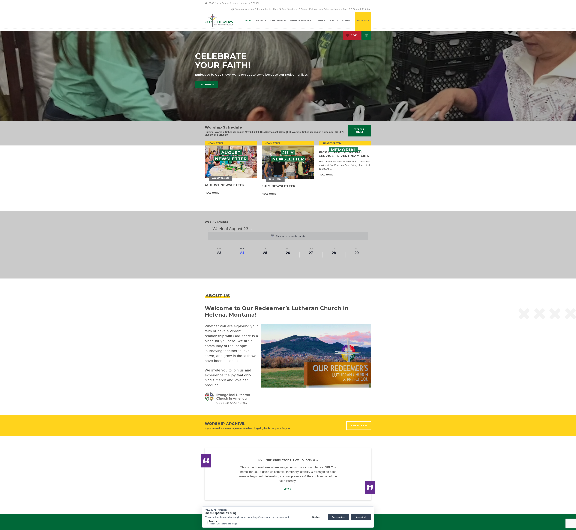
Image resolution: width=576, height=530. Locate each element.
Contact (347, 20)
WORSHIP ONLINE (359, 130)
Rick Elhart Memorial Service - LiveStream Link (344, 154)
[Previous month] (209, 229)
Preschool (363, 20)
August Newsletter (225, 185)
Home (248, 20)
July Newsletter (279, 186)
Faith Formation (299, 20)
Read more (212, 192)
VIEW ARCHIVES (359, 425)
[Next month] (251, 229)
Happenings (276, 20)
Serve (332, 20)
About (259, 20)
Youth (319, 20)
